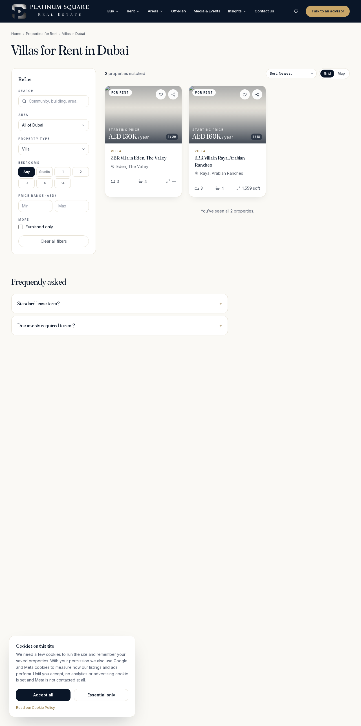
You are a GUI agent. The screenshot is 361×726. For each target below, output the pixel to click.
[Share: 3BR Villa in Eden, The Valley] (173, 94)
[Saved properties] (296, 11)
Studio (44, 172)
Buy (110, 11)
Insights (235, 11)
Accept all (43, 694)
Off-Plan (178, 11)
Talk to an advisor (327, 11)
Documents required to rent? (119, 325)
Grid (327, 73)
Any (26, 172)
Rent (131, 11)
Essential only (101, 694)
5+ (63, 183)
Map (341, 73)
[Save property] (161, 94)
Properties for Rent (42, 34)
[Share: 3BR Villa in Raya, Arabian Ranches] (257, 94)
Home (16, 34)
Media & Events (207, 11)
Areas (153, 11)
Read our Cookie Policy (35, 707)
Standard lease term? (119, 303)
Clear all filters (54, 241)
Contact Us (264, 11)
